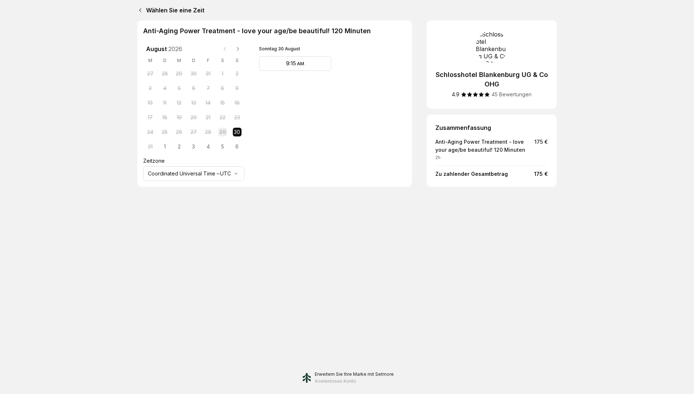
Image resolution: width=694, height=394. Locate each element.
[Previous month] (225, 49)
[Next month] (238, 49)
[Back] (139, 10)
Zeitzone (154, 161)
